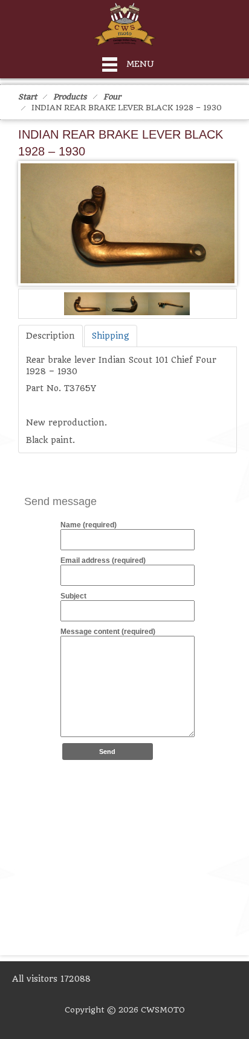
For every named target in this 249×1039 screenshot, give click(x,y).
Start (27, 96)
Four (112, 96)
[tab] (50, 336)
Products (70, 96)
